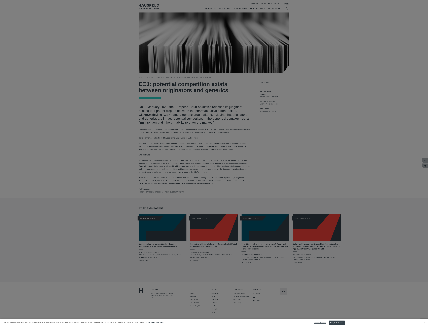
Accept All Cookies (336, 323)
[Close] (424, 322)
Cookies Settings (320, 323)
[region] (214, 323)
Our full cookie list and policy (155, 322)
